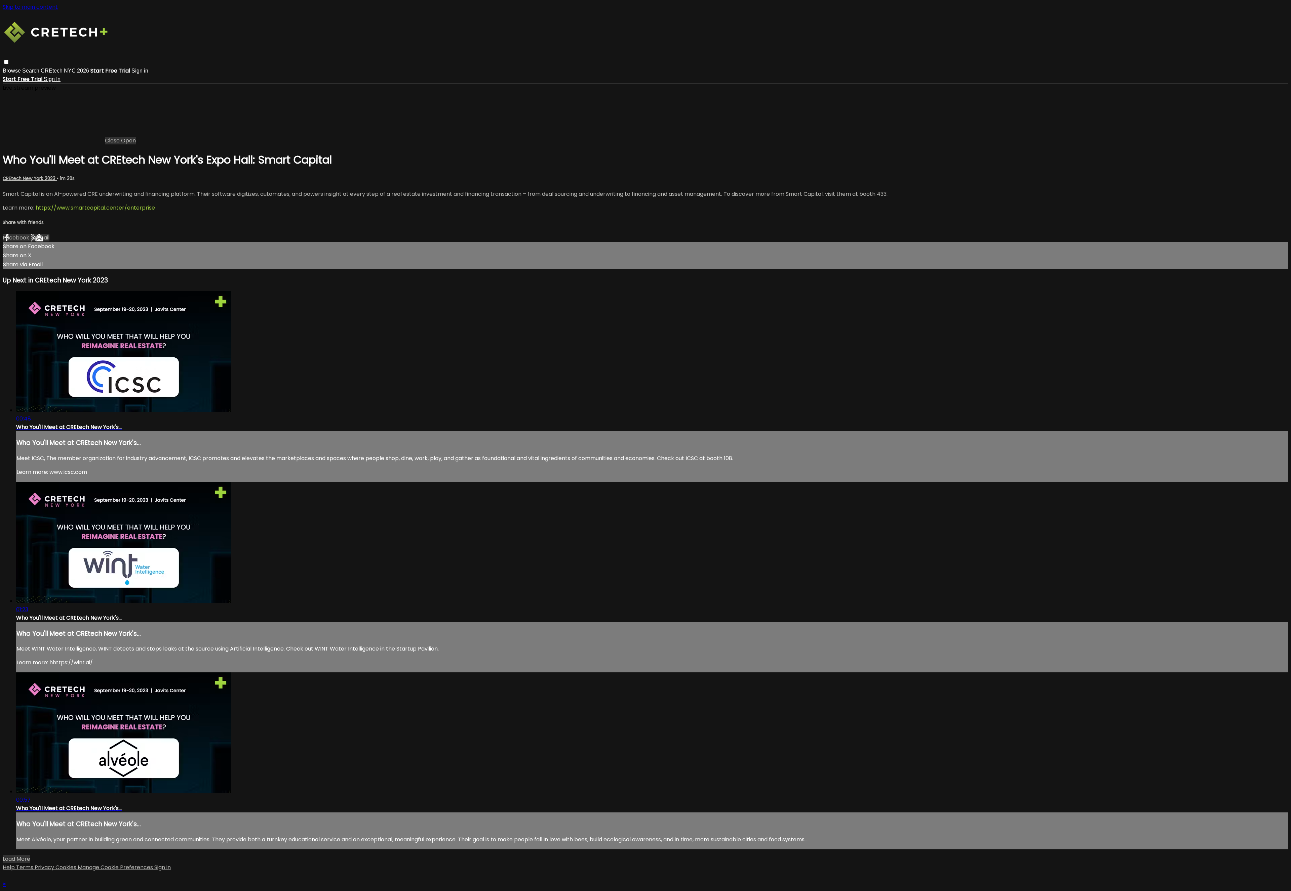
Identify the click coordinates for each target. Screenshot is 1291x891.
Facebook (17, 237)
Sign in (139, 71)
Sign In (52, 79)
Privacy (45, 867)
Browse (12, 71)
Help (9, 867)
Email (42, 237)
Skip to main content (30, 7)
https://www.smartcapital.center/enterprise (95, 208)
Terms (25, 867)
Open (128, 140)
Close (113, 140)
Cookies (66, 867)
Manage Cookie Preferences (116, 867)
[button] (6, 62)
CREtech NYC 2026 (65, 71)
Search (31, 71)
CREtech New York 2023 (30, 178)
